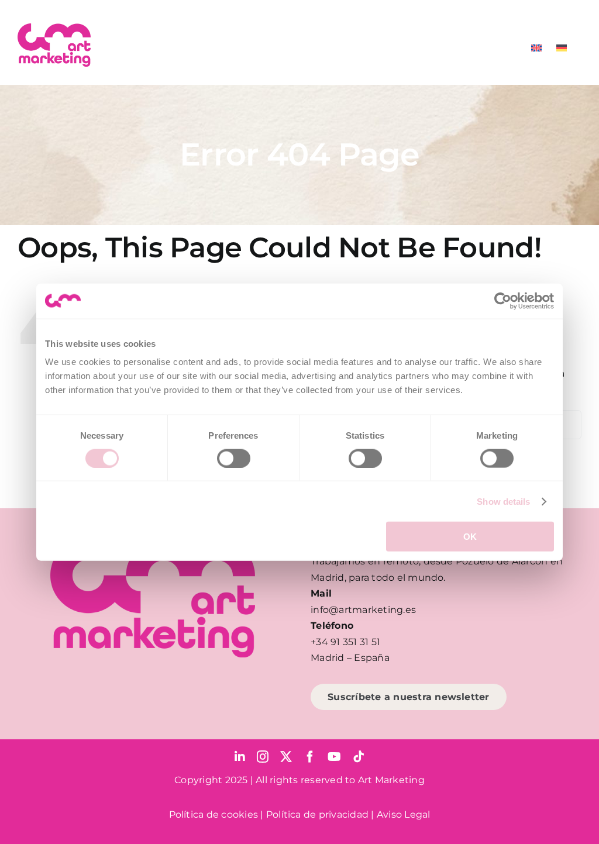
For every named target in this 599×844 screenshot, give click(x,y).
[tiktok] (358, 757)
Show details (503, 501)
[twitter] (286, 757)
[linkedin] (240, 757)
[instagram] (262, 757)
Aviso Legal (404, 814)
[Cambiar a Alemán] (561, 48)
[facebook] (310, 757)
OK (470, 537)
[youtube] (334, 757)
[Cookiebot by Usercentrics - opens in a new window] (503, 300)
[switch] (233, 458)
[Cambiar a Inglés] (536, 48)
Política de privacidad (317, 814)
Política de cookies (214, 814)
